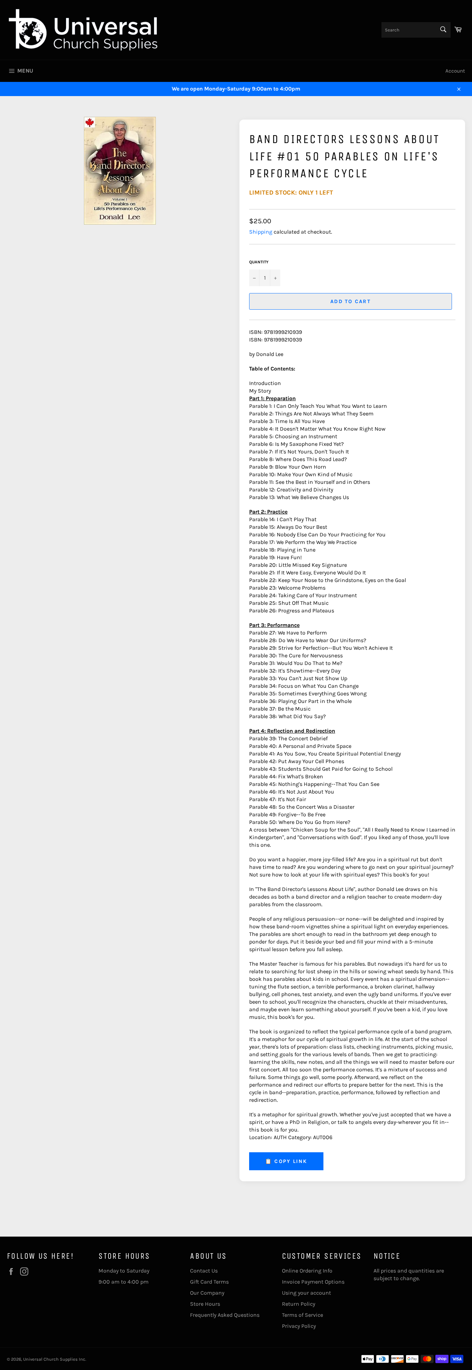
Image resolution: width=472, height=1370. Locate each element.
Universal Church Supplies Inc (54, 1359)
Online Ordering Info (307, 1270)
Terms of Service (302, 1315)
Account (455, 71)
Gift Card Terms (209, 1281)
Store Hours (205, 1304)
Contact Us (204, 1270)
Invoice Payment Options (313, 1281)
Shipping (260, 231)
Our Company (207, 1292)
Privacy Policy (299, 1326)
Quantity (258, 262)
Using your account (306, 1292)
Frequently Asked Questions (224, 1315)
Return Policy (298, 1304)
